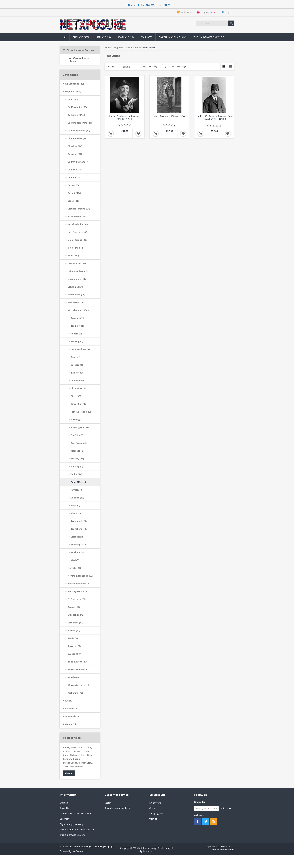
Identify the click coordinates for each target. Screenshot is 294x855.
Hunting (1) (77, 341)
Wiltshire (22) (75, 677)
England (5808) (73, 91)
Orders (152, 808)
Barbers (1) (77, 364)
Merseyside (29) (76, 294)
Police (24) (76, 474)
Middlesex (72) (76, 302)
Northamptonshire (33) (80, 575)
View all (69, 773)
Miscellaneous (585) (78, 310)
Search (108, 802)
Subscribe (226, 808)
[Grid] (223, 66)
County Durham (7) (78, 161)
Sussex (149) (74, 653)
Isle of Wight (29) (77, 239)
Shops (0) (76, 513)
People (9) (76, 333)
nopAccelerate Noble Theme (220, 846)
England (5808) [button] (81, 37)
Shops (76, 758)
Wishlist (153, 818)
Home (108, 47)
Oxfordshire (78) (77, 599)
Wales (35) (71, 724)
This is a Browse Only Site (208, 37)
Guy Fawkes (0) (79, 443)
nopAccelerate (227, 849)
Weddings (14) (79, 544)
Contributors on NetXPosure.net (76, 813)
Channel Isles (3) (77, 138)
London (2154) (75, 286)
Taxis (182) (77, 372)
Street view (86, 762)
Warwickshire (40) (77, 669)
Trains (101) (77, 325)
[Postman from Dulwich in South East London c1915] (214, 95)
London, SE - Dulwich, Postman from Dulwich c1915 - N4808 (214, 117)
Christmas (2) (78, 388)
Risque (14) (74, 607)
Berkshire (77, 747)
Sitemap (64, 802)
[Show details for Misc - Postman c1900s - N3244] (169, 95)
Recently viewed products (117, 808)
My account (155, 802)
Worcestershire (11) (79, 685)
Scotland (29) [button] (126, 37)
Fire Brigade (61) (80, 427)
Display (153, 66)
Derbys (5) (73, 185)
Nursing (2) (77, 466)
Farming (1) (77, 419)
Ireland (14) (71, 708)
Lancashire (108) (77, 263)
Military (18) (77, 458)
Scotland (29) (72, 716)
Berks (66, 747)
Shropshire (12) (76, 614)
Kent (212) (73, 255)
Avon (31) (73, 99)
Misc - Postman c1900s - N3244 (169, 116)
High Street (87, 755)
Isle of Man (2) (75, 247)
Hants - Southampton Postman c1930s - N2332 (124, 117)
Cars (66, 755)
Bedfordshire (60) (77, 107)
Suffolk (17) (74, 630)
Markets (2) (77, 450)
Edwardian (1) (78, 403)
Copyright (64, 818)
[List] (230, 66)
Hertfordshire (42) (78, 232)
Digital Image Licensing (173, 37)
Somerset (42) (75, 622)
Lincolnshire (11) (77, 278)
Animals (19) (77, 318)
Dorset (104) (74, 193)
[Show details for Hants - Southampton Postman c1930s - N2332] (125, 95)
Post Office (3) (79, 482)
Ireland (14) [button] (104, 37)
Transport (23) (79, 521)
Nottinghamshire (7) (79, 591)
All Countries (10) (74, 83)
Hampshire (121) (77, 216)
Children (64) (78, 380)
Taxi (65, 766)
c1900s (67, 751)
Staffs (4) (73, 638)
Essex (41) (73, 200)
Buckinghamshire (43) (80, 122)
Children (75, 755)
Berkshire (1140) (76, 114)
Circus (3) (76, 396)
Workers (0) (77, 552)
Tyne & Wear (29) (77, 661)
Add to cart (111, 134)
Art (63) (69, 700)
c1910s (76, 751)
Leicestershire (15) (78, 271)
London (67, 758)
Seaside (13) (77, 497)
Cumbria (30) (75, 169)
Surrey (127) (74, 646)
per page (182, 66)
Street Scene (70, 762)
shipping (108, 846)
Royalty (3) (77, 489)
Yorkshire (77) (75, 692)
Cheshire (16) (75, 146)
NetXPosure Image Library (78, 60)
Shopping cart (156, 813)
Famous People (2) (81, 411)
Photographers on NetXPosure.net (77, 829)
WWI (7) (75, 560)
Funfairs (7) (77, 435)
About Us (64, 808)
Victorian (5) (77, 536)
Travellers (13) (79, 528)
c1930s (86, 751)
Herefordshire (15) (78, 224)
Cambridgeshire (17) (79, 130)
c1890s (88, 747)
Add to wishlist (138, 134)
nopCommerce (79, 851)
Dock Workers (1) (80, 349)
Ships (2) (75, 505)
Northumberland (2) (79, 583)
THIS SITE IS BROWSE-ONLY (147, 5)
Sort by (110, 66)
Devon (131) (74, 177)
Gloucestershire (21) (79, 208)
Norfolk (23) (74, 567)
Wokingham (76, 766)
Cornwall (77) (75, 154)
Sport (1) (75, 357)
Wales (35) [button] (146, 37)
